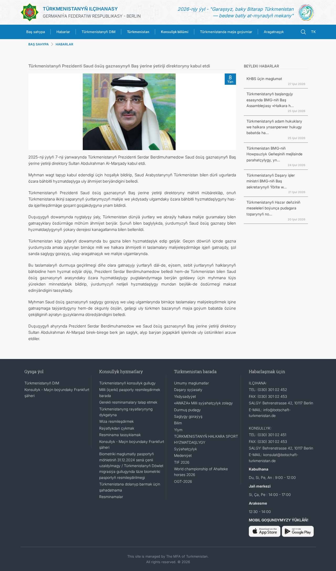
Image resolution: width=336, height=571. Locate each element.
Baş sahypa (35, 32)
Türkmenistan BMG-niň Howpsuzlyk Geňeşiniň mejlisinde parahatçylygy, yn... (274, 154)
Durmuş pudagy (187, 410)
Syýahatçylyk (185, 449)
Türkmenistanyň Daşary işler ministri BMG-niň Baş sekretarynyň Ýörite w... (270, 181)
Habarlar (63, 32)
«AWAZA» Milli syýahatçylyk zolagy (203, 403)
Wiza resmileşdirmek (116, 421)
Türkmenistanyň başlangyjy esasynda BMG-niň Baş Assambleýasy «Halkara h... (270, 100)
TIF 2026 (181, 462)
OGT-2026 (183, 481)
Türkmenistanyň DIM (99, 32)
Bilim (178, 423)
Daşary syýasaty (188, 389)
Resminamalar (111, 496)
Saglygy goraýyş (188, 416)
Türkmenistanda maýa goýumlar (226, 32)
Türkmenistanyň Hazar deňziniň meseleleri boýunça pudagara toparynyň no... (273, 208)
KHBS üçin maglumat (264, 78)
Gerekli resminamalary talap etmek (128, 402)
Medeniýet (183, 455)
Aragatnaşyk (274, 32)
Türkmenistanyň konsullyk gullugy (127, 383)
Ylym (178, 429)
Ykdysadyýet (185, 396)
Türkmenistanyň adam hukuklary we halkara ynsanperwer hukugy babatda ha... (274, 127)
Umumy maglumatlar (191, 383)
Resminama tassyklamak (120, 434)
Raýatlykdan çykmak (116, 428)
